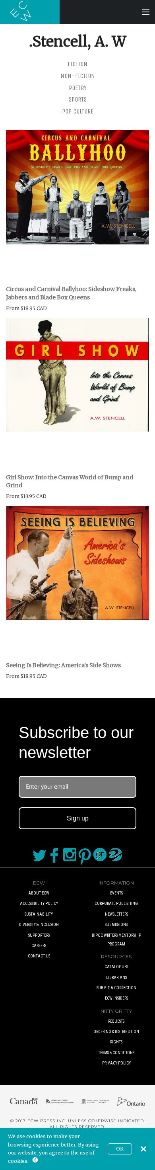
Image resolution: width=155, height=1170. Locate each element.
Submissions (116, 924)
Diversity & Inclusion (39, 924)
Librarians (116, 977)
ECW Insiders (116, 998)
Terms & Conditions (116, 1053)
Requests (116, 1021)
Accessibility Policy (39, 903)
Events (116, 893)
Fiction (77, 64)
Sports (78, 99)
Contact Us (39, 956)
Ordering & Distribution (116, 1031)
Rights (116, 1042)
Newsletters (116, 914)
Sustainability (39, 914)
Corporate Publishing (116, 903)
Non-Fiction (77, 76)
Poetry (78, 88)
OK (120, 1149)
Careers (38, 945)
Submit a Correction (116, 988)
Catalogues (116, 967)
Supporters (39, 935)
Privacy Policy (116, 1063)
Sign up (78, 818)
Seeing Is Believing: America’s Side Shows (63, 665)
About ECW (38, 893)
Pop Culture (77, 111)
